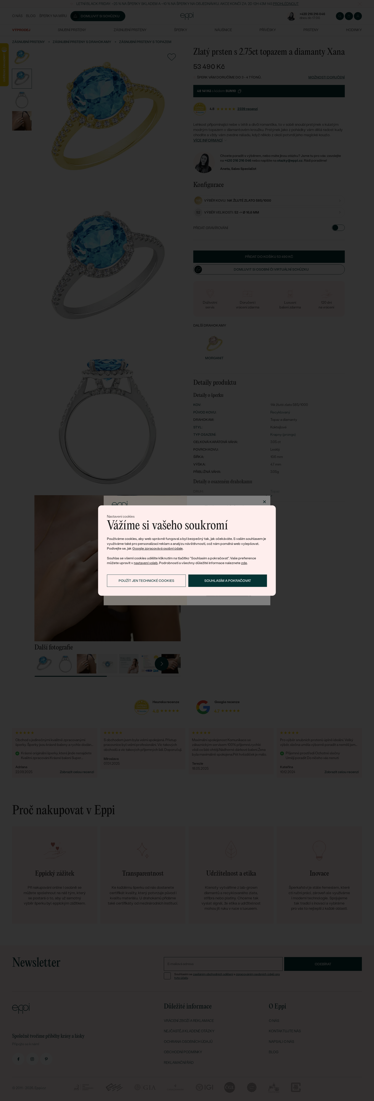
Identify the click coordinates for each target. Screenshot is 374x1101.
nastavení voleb (146, 563)
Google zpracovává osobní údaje (157, 548)
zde (244, 563)
